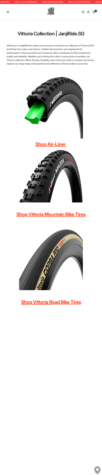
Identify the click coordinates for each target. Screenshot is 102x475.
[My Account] (88, 12)
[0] (93, 12)
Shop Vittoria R (36, 302)
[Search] (83, 12)
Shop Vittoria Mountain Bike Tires (51, 214)
